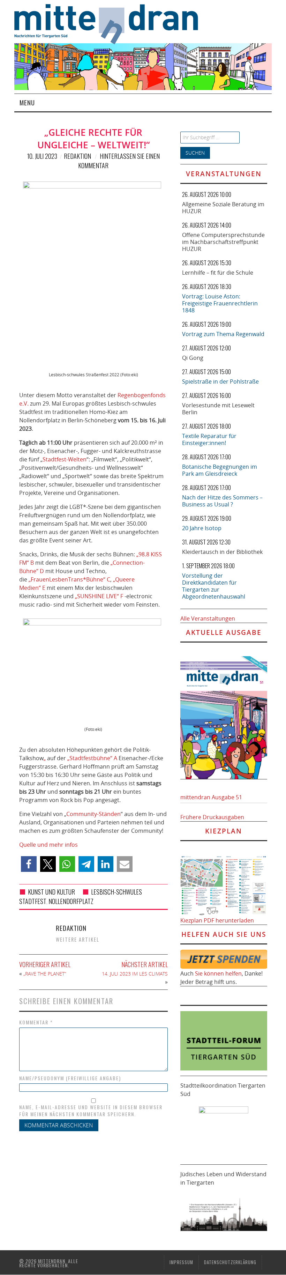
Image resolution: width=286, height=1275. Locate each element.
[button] (29, 864)
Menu (27, 102)
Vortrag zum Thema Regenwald (223, 334)
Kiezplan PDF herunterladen (217, 920)
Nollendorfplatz (70, 901)
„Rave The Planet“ (44, 973)
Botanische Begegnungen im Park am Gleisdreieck (219, 470)
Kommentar (36, 1022)
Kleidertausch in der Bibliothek (222, 552)
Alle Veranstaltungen (207, 618)
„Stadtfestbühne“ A (92, 758)
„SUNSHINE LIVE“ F (99, 596)
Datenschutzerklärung (230, 1262)
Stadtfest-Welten (64, 459)
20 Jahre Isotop (201, 528)
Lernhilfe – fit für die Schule (217, 272)
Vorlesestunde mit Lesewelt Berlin (218, 408)
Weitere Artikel (77, 939)
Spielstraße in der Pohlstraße (220, 381)
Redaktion (77, 156)
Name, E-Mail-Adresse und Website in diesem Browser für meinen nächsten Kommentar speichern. (91, 1111)
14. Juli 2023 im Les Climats (135, 973)
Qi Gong (192, 358)
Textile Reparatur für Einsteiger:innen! (209, 439)
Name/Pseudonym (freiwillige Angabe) (70, 1078)
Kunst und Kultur (51, 891)
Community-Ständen (93, 814)
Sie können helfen (218, 973)
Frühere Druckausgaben (212, 817)
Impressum (181, 1262)
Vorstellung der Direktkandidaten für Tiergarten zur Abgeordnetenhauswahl (213, 586)
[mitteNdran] (111, 23)
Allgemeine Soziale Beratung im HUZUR (223, 207)
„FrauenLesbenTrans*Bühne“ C (69, 579)
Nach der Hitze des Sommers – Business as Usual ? (222, 501)
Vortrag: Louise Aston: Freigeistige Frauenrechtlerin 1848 (220, 303)
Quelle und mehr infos (48, 844)
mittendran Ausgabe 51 (211, 797)
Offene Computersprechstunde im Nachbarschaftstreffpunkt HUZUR (223, 242)
